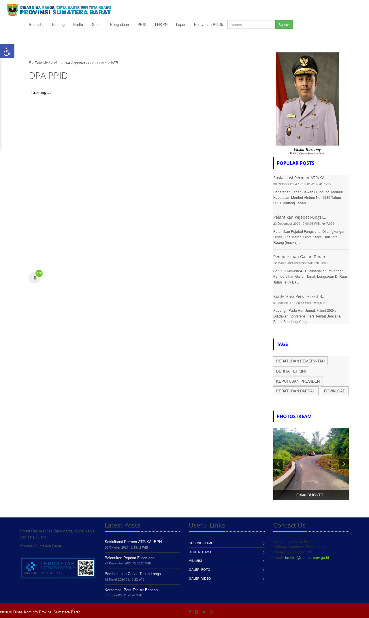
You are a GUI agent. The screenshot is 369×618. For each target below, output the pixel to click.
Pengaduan (119, 24)
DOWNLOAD (334, 391)
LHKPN (161, 24)
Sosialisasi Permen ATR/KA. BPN (133, 541)
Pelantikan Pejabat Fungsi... (299, 217)
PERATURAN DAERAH (295, 391)
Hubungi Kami (200, 542)
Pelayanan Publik (208, 24)
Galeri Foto (199, 569)
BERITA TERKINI (291, 371)
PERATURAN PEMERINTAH (300, 361)
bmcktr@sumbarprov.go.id (307, 557)
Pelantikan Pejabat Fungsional (130, 557)
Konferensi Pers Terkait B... (299, 296)
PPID (142, 24)
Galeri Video (200, 578)
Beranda (36, 24)
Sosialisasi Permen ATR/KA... (300, 177)
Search (284, 24)
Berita (78, 24)
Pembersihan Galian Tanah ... (301, 256)
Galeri (96, 24)
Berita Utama (200, 551)
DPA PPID (48, 75)
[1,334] (34, 278)
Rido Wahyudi (46, 62)
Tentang (58, 24)
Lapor (180, 24)
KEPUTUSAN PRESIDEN (298, 381)
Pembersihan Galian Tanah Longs (133, 573)
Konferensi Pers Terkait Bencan (131, 589)
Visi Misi (195, 560)
